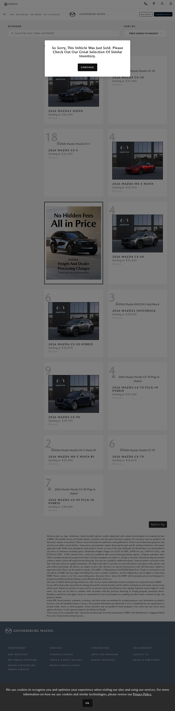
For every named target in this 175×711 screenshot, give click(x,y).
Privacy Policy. (142, 694)
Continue (87, 67)
